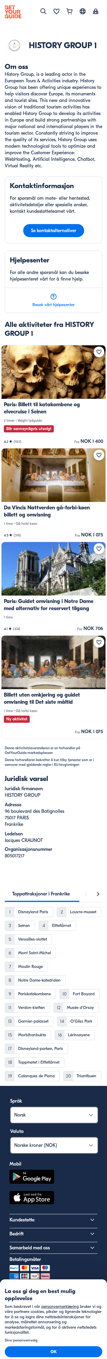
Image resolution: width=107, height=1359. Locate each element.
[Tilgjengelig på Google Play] (32, 1177)
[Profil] (95, 11)
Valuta (16, 1131)
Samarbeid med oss (30, 1248)
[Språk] (82, 11)
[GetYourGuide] (13, 12)
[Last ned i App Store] (32, 1198)
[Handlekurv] (69, 11)
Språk (16, 1101)
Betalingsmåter (25, 1259)
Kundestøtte (22, 1220)
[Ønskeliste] (56, 11)
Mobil (15, 1164)
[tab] (41, 894)
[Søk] (43, 11)
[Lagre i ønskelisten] (99, 352)
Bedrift (16, 1234)
